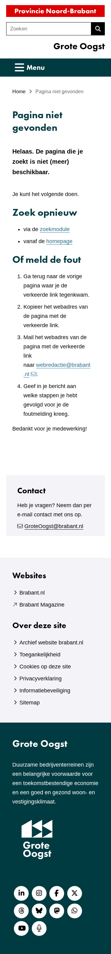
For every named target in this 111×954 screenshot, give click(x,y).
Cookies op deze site (45, 666)
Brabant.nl (32, 593)
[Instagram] (39, 893)
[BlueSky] (39, 911)
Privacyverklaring (40, 678)
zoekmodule (55, 229)
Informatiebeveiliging (44, 690)
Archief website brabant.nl (51, 642)
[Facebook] (56, 893)
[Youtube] (21, 928)
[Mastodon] (56, 911)
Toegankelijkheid (39, 654)
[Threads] (21, 911)
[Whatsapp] (74, 911)
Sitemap (29, 702)
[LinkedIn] (21, 893)
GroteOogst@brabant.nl (53, 526)
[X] (74, 893)
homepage (59, 241)
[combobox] (48, 28)
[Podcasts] (39, 928)
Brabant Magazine (41, 605)
